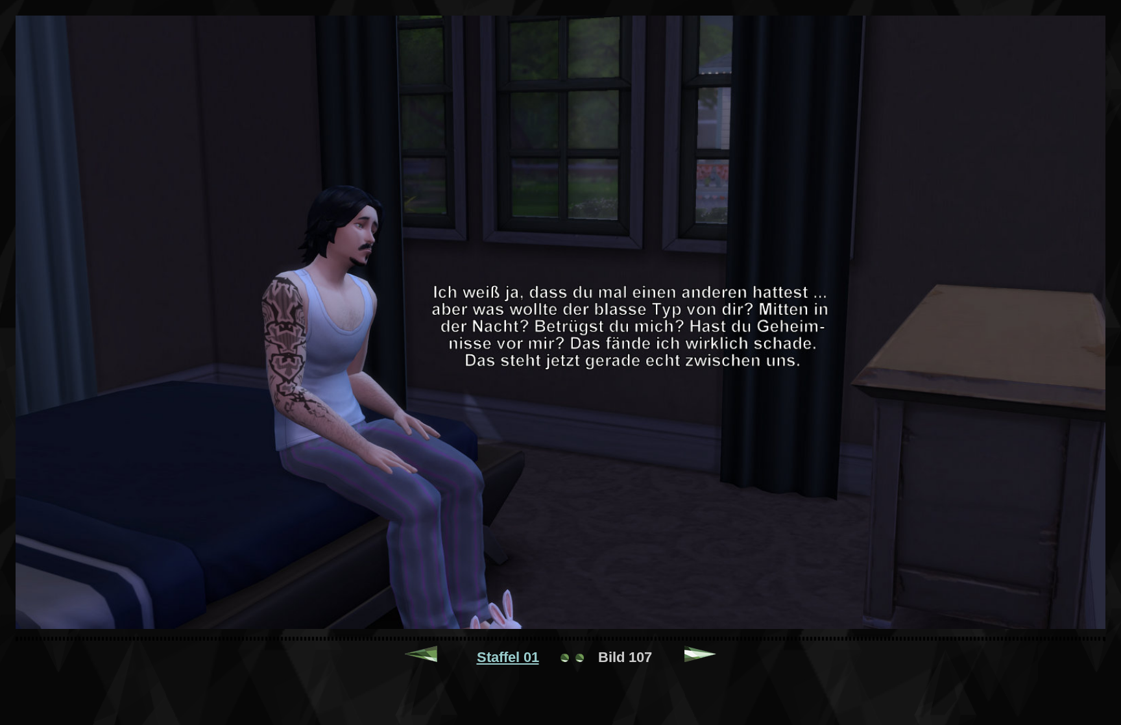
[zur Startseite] (572, 657)
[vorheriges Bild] (421, 657)
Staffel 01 (508, 657)
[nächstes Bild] (700, 657)
